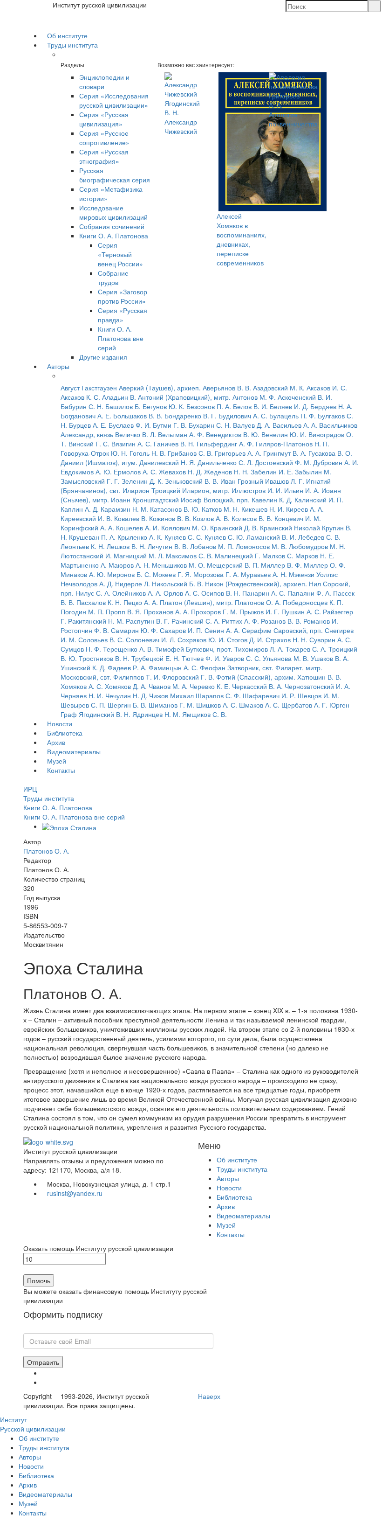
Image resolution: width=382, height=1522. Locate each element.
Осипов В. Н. (220, 593)
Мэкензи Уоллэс (313, 574)
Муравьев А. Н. (264, 574)
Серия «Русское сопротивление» (104, 137)
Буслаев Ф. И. (130, 425)
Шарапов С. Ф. (218, 695)
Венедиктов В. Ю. (232, 434)
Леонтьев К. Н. (83, 546)
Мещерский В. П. (233, 565)
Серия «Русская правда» (122, 315)
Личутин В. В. (168, 546)
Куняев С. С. (183, 537)
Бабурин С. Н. (82, 406)
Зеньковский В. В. (191, 481)
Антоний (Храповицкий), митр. (184, 397)
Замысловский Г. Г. (90, 481)
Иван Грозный (241, 481)
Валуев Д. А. (252, 425)
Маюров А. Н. (129, 565)
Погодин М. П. (82, 611)
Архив (56, 742)
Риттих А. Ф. (240, 620)
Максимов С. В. (189, 555)
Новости (59, 723)
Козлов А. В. (211, 518)
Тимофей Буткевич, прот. (193, 648)
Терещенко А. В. (128, 648)
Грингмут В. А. (285, 453)
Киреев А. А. (305, 509)
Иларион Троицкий (151, 490)
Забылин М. (313, 471)
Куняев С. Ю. (225, 537)
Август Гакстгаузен (89, 387)
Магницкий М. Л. (139, 555)
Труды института (72, 44)
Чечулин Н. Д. (126, 695)
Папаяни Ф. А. (309, 593)
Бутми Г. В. (170, 425)
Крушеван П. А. (92, 537)
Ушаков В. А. (330, 658)
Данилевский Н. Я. (167, 462)
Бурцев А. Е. (88, 425)
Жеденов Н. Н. (226, 471)
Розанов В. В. (281, 620)
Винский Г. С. (88, 443)
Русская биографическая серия (114, 175)
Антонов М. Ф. (254, 397)
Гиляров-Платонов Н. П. (292, 443)
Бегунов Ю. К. (163, 406)
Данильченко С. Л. (225, 462)
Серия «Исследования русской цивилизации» (114, 100)
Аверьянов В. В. (227, 387)
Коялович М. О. (184, 527)
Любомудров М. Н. (317, 546)
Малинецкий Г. (237, 555)
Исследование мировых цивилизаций (113, 212)
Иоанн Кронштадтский (145, 499)
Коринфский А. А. (87, 527)
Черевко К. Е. (210, 686)
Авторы (58, 366)
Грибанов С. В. (190, 453)
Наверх (209, 1396)
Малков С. (277, 555)
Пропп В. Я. (124, 611)
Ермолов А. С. (135, 471)
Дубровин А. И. (336, 462)
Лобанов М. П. (212, 546)
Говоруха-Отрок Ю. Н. (94, 453)
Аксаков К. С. (80, 397)
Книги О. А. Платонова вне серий (120, 338)
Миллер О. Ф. (325, 565)
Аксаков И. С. (327, 387)
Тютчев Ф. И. (201, 658)
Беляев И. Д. (289, 406)
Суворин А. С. (330, 639)
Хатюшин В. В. (319, 676)
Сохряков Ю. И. (201, 639)
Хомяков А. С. (82, 686)
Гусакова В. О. (330, 453)
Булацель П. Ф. (292, 415)
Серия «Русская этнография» (104, 156)
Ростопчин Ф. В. (85, 630)
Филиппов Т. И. (136, 676)
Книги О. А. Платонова (113, 235)
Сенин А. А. (222, 630)
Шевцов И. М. (318, 695)
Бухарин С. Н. (210, 425)
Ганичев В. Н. (174, 443)
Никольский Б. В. (177, 583)
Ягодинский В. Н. (104, 714)
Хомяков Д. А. (126, 686)
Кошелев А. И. (137, 527)
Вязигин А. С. (131, 443)
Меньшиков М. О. (178, 565)
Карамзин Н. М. (124, 509)
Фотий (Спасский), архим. (255, 676)
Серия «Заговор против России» (122, 296)
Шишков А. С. (216, 704)
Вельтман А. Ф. (181, 434)
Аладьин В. (119, 397)
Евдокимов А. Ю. (86, 471)
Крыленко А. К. (140, 537)
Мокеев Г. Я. (172, 574)
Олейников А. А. (137, 593)
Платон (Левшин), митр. (196, 602)
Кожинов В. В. (170, 518)
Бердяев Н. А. (331, 406)
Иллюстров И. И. (257, 490)
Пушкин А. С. (301, 611)
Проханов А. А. (166, 611)
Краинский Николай (290, 527)
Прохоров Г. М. (214, 611)
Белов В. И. (250, 406)
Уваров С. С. (242, 658)
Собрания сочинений (111, 226)
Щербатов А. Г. (304, 704)
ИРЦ (30, 788)
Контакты (61, 770)
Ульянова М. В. (286, 658)
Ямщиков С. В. (204, 714)
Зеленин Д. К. (142, 481)
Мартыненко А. (84, 565)
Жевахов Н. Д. (180, 471)
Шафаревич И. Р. (269, 695)
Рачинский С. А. (195, 620)
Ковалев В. (130, 518)
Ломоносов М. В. (261, 546)
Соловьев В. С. (101, 639)
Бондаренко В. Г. (190, 415)
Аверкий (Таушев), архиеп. (160, 387)
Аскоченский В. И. (305, 397)
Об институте (67, 35)
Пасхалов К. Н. (99, 602)
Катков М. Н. (220, 509)
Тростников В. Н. (104, 658)
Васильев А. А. (295, 425)
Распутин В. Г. (148, 620)
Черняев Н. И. (82, 695)
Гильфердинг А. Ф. (225, 443)
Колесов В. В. (252, 518)
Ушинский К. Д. (83, 667)
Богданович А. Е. (86, 415)
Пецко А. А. (140, 602)
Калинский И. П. (318, 499)
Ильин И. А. (302, 490)
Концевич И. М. (297, 518)
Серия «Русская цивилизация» (104, 119)
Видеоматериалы (74, 751)
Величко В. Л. (135, 434)
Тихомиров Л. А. (259, 648)
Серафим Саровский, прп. (282, 630)
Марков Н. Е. (314, 555)
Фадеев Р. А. (127, 667)
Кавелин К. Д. (272, 499)
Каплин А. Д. (80, 509)
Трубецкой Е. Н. (155, 658)
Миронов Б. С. (129, 574)
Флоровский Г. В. (188, 676)
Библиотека (64, 732)
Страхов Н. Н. (286, 639)
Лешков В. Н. (126, 546)
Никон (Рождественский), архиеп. (256, 583)
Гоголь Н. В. (148, 453)
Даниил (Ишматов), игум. (99, 462)
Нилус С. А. (92, 593)
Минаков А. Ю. (83, 574)
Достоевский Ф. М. (283, 462)
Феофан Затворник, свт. (236, 667)
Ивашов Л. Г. (284, 481)
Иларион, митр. (206, 490)
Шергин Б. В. (127, 704)
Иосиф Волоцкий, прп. (215, 499)
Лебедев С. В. (319, 537)
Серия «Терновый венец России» (120, 254)
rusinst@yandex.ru (74, 1193)
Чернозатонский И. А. (317, 686)
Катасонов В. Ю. (175, 509)
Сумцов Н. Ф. (81, 648)
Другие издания (103, 356)
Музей (56, 760)
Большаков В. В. (138, 415)
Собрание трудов (113, 277)
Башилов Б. (123, 406)
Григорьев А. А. (238, 453)
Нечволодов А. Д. (87, 583)
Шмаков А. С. (259, 704)
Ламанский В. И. (271, 537)
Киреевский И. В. (86, 518)
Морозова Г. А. (216, 574)
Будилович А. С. (242, 415)
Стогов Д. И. (245, 639)
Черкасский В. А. (257, 686)
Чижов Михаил (171, 695)
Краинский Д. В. (234, 527)
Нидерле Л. (132, 583)
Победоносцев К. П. (313, 602)
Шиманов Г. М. (171, 704)
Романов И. (320, 620)
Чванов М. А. (168, 686)
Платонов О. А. (258, 602)
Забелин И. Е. (272, 471)
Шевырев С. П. (83, 704)
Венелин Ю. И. (284, 434)
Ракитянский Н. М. (96, 620)
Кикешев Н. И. (262, 509)
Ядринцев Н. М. (156, 714)
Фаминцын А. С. (173, 667)
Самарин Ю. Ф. (134, 630)
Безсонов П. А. (208, 406)
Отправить (43, 1362)
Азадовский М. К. (279, 387)
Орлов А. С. (181, 593)
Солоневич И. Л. (151, 639)
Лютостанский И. (86, 555)
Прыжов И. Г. (259, 611)
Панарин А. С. (264, 593)
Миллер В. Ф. (281, 565)
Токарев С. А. (306, 648)
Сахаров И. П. (181, 630)
